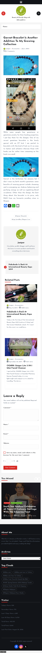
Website (6, 443)
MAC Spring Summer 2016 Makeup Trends (18, 582)
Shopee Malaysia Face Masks (14, 593)
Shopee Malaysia (9, 589)
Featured (7, 502)
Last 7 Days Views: (7, 613)
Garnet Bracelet (21, 216)
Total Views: (5, 621)
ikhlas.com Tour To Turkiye (12, 576)
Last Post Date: (6, 629)
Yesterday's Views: (7, 609)
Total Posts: (5, 625)
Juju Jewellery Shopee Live (21, 219)
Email (5, 434)
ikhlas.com (7, 572)
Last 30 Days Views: (8, 617)
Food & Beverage (16, 502)
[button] (36, 478)
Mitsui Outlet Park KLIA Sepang (15, 586)
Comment (7, 408)
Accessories (16, 48)
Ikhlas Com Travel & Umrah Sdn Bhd (16, 579)
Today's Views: (6, 605)
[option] (21, 501)
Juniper (8, 48)
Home (5, 26)
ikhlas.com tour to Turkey (24, 572)
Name (6, 424)
